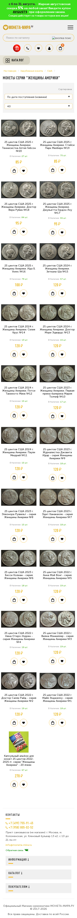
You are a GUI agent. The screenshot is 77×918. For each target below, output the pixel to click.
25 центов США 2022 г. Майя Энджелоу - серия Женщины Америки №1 (57, 698)
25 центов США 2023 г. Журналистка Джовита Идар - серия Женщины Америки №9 (57, 454)
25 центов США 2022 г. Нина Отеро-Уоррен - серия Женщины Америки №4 (19, 638)
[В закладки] (23, 170)
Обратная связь (14, 850)
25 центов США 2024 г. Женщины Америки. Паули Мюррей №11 (18, 452)
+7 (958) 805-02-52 (21, 827)
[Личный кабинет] (49, 48)
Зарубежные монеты (31, 71)
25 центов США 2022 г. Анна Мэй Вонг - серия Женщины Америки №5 (57, 575)
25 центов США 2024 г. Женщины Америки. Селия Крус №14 (18, 329)
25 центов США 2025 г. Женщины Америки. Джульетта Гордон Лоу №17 (57, 208)
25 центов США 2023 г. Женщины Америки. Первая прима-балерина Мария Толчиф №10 (57, 392)
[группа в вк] (26, 850)
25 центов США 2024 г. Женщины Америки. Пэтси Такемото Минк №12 (18, 390)
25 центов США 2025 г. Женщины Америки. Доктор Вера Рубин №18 (18, 207)
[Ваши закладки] (38, 48)
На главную (10, 71)
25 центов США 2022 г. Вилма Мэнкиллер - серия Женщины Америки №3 (57, 636)
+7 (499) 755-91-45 (21, 823)
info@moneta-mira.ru (19, 845)
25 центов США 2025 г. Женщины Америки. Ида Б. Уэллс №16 (19, 268)
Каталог (14, 873)
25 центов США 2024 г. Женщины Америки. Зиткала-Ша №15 (57, 268)
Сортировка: (65, 89)
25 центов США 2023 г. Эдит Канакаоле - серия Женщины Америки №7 (57, 514)
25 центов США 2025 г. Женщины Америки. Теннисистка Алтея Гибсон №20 (19, 146)
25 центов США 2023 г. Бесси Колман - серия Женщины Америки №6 (18, 575)
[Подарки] (17, 48)
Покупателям (18, 886)
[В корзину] (14, 170)
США (49, 71)
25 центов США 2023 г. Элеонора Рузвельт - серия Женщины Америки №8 (19, 514)
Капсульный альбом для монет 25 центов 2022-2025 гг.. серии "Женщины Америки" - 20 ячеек (19, 760)
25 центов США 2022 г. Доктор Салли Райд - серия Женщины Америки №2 (18, 698)
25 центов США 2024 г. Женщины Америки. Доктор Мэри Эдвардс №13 (57, 329)
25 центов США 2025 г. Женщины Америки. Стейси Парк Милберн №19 (57, 145)
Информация (18, 859)
